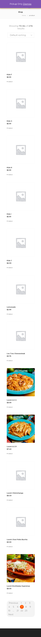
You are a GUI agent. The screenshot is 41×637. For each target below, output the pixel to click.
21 (18, 610)
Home (24, 15)
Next (10, 614)
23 (26, 610)
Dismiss (27, 4)
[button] (20, 35)
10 (9, 610)
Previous (13, 603)
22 (22, 610)
